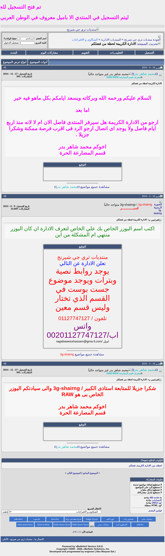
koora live (55, 519)
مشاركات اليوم (49, 52)
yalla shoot (18, 519)
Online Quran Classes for (80, 525)
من (153, 465)
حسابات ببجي (103, 524)
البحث (13, 52)
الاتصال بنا (39, 539)
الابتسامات (157, 500)
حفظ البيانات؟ (10, 38)
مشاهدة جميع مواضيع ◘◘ (82, 187)
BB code (154, 497)
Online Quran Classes (61, 524)
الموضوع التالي (74, 473)
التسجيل (149, 52)
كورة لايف (110, 519)
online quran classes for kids (25, 525)
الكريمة (140, 465)
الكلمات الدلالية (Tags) (152, 460)
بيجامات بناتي (146, 519)
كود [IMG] (157, 502)
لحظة (159, 465)
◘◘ (145, 74)
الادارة (148, 465)
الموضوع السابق (90, 473)
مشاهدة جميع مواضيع (82, 354)
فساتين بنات (128, 519)
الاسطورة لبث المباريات (121, 525)
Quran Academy (43, 524)
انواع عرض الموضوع (14, 62)
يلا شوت (36, 519)
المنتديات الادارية (111, 39)
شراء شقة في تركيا (73, 519)
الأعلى (5, 539)
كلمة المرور (40, 42)
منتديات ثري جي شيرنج (138, 39)
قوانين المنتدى (155, 510)
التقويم (85, 52)
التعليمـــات (116, 52)
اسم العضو (41, 38)
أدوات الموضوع (38, 62)
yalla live (140, 524)
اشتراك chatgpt (92, 519)
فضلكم (132, 465)
